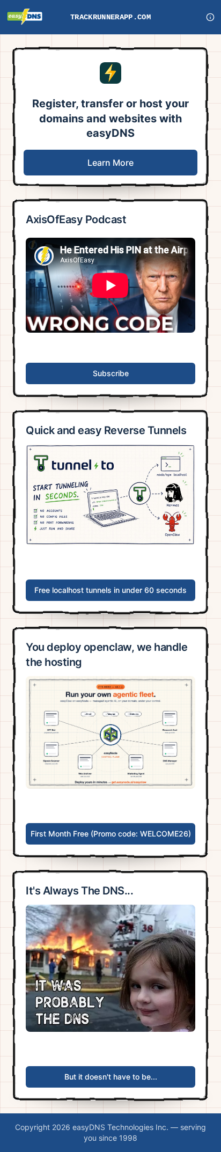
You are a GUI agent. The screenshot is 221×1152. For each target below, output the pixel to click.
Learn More (110, 162)
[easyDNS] (24, 17)
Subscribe (111, 373)
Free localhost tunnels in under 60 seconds (110, 590)
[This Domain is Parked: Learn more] (210, 17)
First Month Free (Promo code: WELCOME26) (111, 833)
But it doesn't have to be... (110, 1076)
